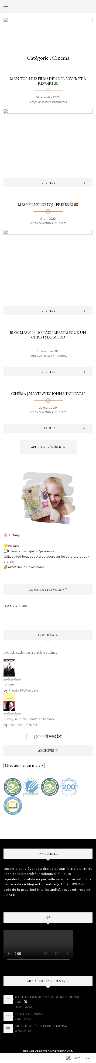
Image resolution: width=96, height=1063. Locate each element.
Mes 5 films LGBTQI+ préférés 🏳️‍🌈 (48, 204)
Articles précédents (48, 447)
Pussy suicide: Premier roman (28, 719)
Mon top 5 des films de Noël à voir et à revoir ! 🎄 (48, 81)
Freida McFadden (23, 690)
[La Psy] (9, 667)
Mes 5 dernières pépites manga (41, 1026)
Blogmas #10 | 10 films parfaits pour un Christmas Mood (48, 335)
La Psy (8, 685)
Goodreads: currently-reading (30, 652)
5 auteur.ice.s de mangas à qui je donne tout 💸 (47, 999)
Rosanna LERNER (22, 724)
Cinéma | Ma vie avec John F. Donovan (48, 393)
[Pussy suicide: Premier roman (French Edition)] (9, 701)
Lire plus (48, 182)
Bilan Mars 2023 (28, 1014)
